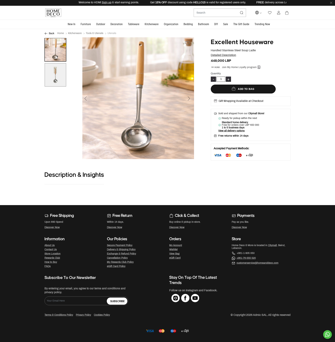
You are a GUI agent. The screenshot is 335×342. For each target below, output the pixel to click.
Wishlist (173, 250)
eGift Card (175, 258)
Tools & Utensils (94, 33)
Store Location (52, 254)
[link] (262, 24)
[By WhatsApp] (327, 334)
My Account (175, 245)
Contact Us (50, 250)
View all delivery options (231, 131)
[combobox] (220, 13)
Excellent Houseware (242, 42)
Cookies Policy (102, 315)
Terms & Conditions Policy (58, 315)
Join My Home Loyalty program (239, 67)
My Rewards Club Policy (120, 262)
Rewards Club (52, 258)
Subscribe (117, 301)
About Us (49, 245)
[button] (71, 24)
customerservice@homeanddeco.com (257, 263)
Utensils (111, 33)
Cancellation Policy (117, 258)
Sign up (97, 2)
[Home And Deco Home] (53, 13)
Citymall (272, 245)
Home (60, 33)
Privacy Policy (83, 315)
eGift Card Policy (116, 266)
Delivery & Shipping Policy (121, 250)
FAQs (47, 266)
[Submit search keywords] (241, 13)
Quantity (216, 74)
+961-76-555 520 (246, 258)
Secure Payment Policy (119, 245)
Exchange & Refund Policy (121, 254)
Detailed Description (223, 55)
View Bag (174, 254)
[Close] (331, 3)
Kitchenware (75, 33)
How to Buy (50, 262)
